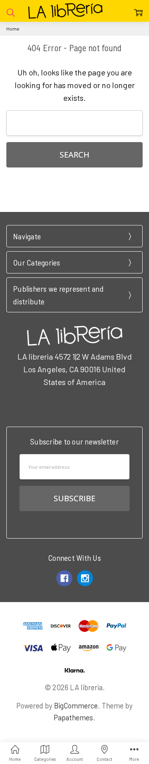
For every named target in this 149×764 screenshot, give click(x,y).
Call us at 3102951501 (75, 403)
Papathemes (73, 717)
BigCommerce (76, 705)
